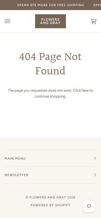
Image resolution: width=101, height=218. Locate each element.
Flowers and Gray (47, 197)
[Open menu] (12, 21)
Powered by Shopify (50, 205)
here (85, 90)
